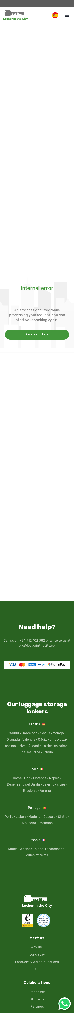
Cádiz (42, 739)
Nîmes (12, 849)
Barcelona (29, 733)
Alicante (34, 746)
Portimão (46, 823)
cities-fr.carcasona (49, 849)
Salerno (48, 784)
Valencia (28, 739)
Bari (27, 778)
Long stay (37, 954)
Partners (37, 1007)
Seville (45, 733)
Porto (9, 817)
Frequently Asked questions (37, 962)
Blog (37, 969)
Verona (45, 791)
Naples (54, 778)
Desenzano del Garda (23, 784)
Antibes (26, 849)
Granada (13, 739)
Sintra (62, 817)
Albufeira (29, 823)
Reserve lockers (37, 334)
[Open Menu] (67, 15)
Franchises (37, 992)
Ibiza (22, 746)
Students (37, 999)
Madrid (14, 733)
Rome (17, 778)
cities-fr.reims (37, 855)
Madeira (35, 817)
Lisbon (21, 817)
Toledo (48, 752)
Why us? (37, 947)
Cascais (49, 817)
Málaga (58, 733)
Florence (39, 778)
